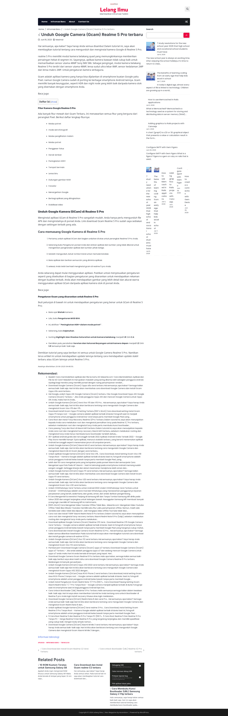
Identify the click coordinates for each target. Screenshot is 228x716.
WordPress (144, 712)
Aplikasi (41, 642)
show (53, 101)
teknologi (65, 642)
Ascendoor (123, 712)
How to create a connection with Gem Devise (187, 191)
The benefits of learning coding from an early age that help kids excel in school (172, 76)
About (72, 21)
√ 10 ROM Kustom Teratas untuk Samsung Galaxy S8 (52, 666)
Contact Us (83, 21)
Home (44, 21)
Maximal (59, 39)
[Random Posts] (186, 21)
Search (149, 29)
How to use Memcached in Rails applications (164, 186)
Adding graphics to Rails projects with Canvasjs (171, 187)
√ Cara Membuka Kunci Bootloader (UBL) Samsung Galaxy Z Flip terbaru (125, 691)
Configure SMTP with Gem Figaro (162, 147)
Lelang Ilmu (114, 9)
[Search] (186, 35)
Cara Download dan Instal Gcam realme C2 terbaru (88, 666)
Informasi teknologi (48, 637)
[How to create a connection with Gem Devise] (187, 170)
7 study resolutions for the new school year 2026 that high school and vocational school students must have (173, 47)
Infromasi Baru (58, 21)
